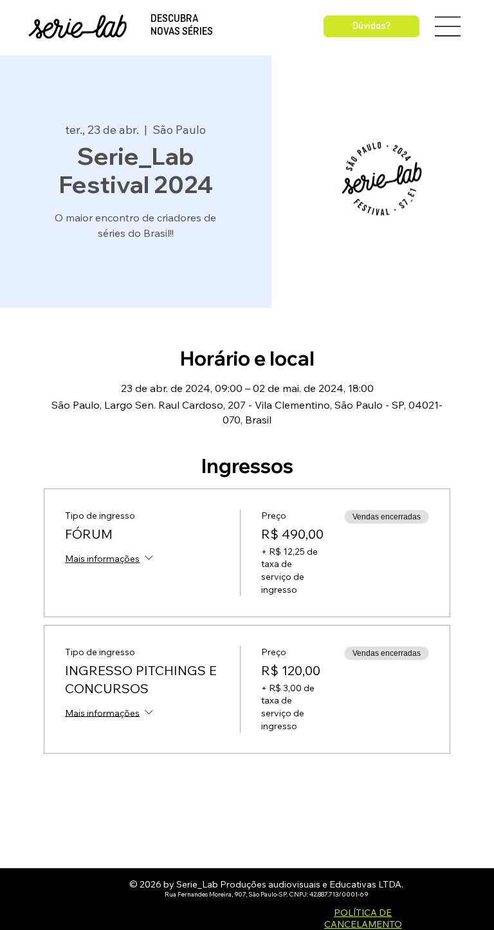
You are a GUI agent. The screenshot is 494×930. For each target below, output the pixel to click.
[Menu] (448, 26)
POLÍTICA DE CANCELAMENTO (363, 918)
